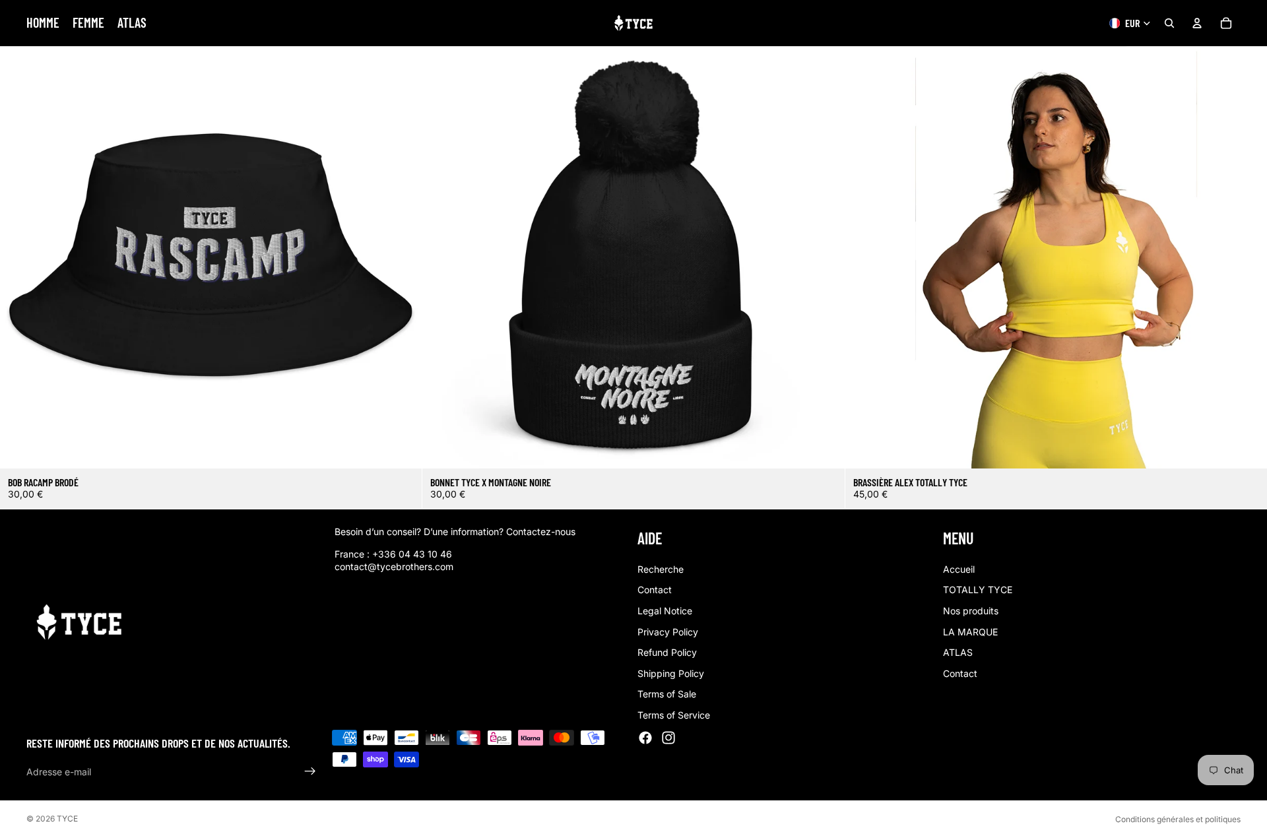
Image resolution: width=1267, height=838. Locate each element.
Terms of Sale (666, 694)
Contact (654, 590)
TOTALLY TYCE (977, 590)
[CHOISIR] (1246, 448)
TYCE (67, 818)
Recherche (660, 569)
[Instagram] (668, 738)
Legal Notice (664, 610)
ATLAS (958, 652)
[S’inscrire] (310, 772)
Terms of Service (673, 715)
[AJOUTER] (402, 448)
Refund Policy (667, 652)
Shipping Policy (670, 673)
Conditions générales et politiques (1178, 819)
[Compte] (1197, 23)
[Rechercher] (1169, 23)
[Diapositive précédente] (865, 257)
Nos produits (970, 610)
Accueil (959, 569)
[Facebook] (645, 738)
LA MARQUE (970, 631)
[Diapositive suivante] (1247, 257)
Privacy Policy (667, 631)
